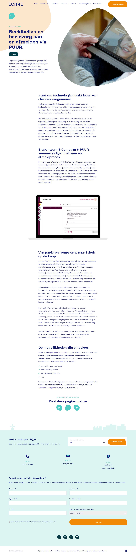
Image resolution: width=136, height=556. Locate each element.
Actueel (73, 4)
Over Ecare (97, 4)
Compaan (48, 127)
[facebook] (59, 537)
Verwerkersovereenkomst (98, 551)
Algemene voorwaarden (45, 551)
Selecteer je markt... (77, 440)
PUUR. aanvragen (118, 4)
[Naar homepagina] (16, 4)
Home (36, 4)
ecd (69, 165)
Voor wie (64, 4)
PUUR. (61, 165)
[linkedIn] (71, 537)
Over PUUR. (44, 4)
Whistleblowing (82, 551)
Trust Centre (72, 551)
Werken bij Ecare (85, 4)
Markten (55, 4)
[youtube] (77, 537)
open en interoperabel (58, 352)
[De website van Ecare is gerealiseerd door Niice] (124, 551)
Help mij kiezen (116, 442)
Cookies (57, 551)
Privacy (63, 551)
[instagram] (65, 537)
